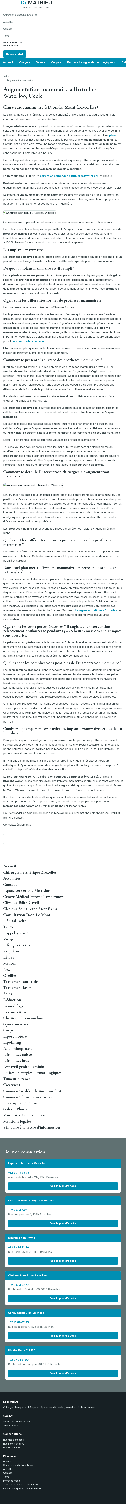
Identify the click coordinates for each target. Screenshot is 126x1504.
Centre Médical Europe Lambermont (34, 896)
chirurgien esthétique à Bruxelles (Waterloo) (69, 176)
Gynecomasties (15, 1024)
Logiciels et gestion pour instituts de (22, 1488)
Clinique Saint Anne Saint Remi (30, 908)
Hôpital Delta (14, 920)
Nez (6, 969)
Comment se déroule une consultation (35, 1090)
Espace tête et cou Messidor (26, 890)
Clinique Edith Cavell (21, 902)
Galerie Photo (15, 1109)
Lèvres (8, 957)
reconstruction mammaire (30, 341)
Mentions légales (17, 1121)
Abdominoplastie (17, 1048)
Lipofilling (12, 1042)
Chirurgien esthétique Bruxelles (20, 14)
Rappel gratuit (14, 54)
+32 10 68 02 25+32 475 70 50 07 (13, 44)
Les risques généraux (20, 1103)
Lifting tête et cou (18, 945)
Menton (9, 963)
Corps (55, 62)
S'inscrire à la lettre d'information (31, 1127)
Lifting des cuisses (18, 1054)
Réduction (12, 999)
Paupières (11, 951)
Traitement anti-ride (20, 981)
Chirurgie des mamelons (23, 1018)
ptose (113, 135)
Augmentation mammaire (20, 80)
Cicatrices (11, 1084)
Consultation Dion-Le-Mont (26, 914)
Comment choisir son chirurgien (30, 1096)
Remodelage (13, 1005)
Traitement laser (17, 987)
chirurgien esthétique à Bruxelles (95, 610)
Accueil (8, 62)
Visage (23, 62)
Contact (7, 28)
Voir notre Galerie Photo (24, 1115)
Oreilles (10, 975)
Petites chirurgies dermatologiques (90, 62)
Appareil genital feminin (23, 1066)
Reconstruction (16, 1011)
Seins (39, 62)
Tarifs (6, 35)
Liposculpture (15, 1036)
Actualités (8, 22)
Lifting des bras (16, 1060)
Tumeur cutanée (17, 1078)
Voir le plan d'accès (63, 1186)
